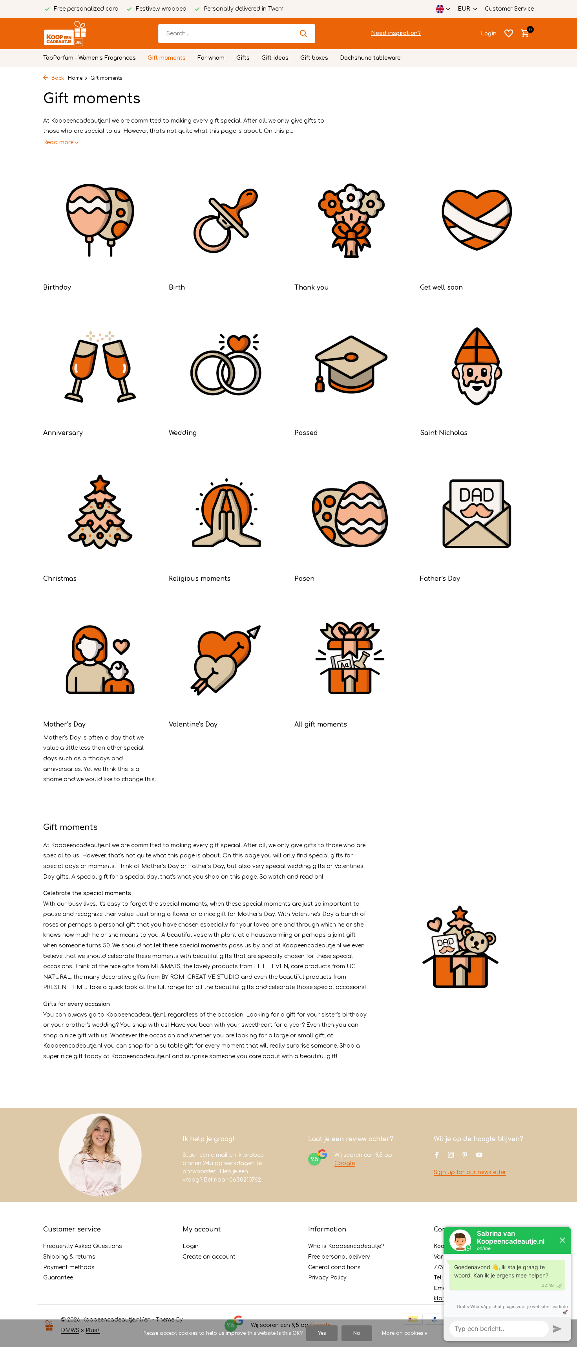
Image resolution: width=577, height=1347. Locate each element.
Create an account (209, 1257)
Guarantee (58, 1278)
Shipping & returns (69, 1257)
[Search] (303, 33)
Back (57, 78)
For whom (211, 58)
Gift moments (167, 58)
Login (191, 1246)
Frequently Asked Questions (82, 1246)
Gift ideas (274, 58)
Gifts (243, 58)
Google (344, 1163)
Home (75, 78)
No (356, 1333)
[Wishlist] (508, 33)
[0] (523, 33)
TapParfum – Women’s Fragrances (89, 58)
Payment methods (69, 1267)
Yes (322, 1333)
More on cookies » (404, 1333)
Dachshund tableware (370, 58)
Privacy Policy (327, 1278)
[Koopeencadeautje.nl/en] (72, 33)
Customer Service (509, 9)
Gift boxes (314, 58)
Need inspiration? (396, 33)
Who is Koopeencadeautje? (346, 1246)
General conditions (334, 1267)
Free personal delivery (339, 1257)
